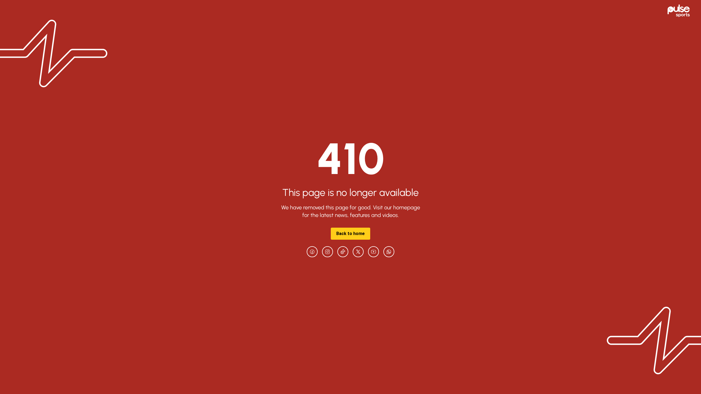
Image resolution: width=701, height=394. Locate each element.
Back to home (350, 233)
